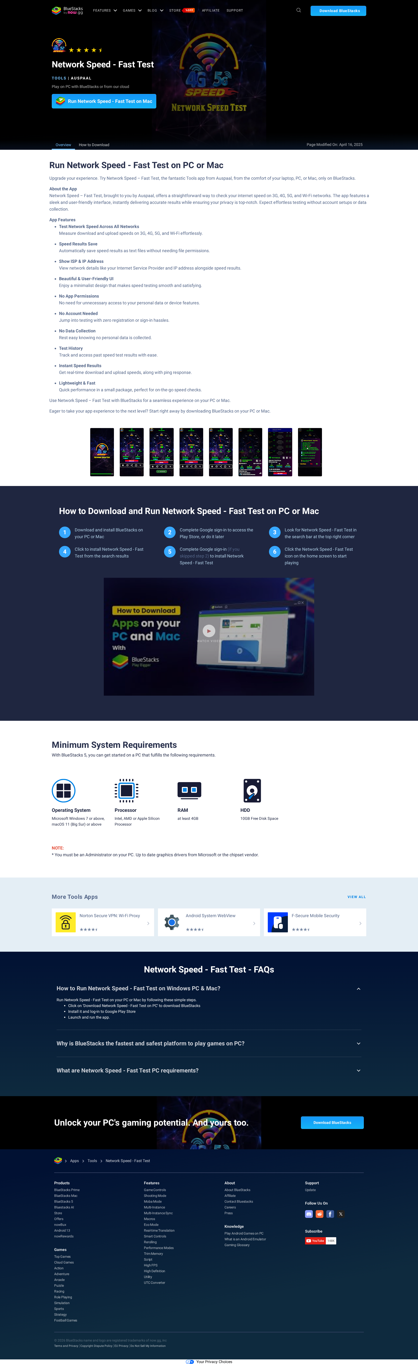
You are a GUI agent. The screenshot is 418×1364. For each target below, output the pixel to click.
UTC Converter (154, 1283)
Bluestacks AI (64, 1207)
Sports (59, 1309)
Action (59, 1268)
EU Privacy (121, 1346)
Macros (149, 1219)
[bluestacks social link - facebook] (330, 1214)
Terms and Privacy (66, 1346)
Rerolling (150, 1242)
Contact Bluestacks (238, 1201)
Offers (58, 1219)
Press (228, 1213)
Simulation (62, 1303)
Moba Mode (152, 1201)
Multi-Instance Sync (158, 1213)
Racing (59, 1291)
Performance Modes (159, 1248)
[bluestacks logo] (67, 10)
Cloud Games (64, 1262)
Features (102, 10)
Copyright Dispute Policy (96, 1346)
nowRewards (64, 1236)
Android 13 (62, 1230)
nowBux (60, 1225)
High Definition (154, 1271)
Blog (152, 10)
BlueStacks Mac (65, 1196)
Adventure (61, 1274)
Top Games (62, 1256)
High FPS (150, 1265)
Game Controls (155, 1190)
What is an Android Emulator (245, 1239)
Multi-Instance (154, 1207)
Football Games (65, 1320)
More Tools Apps (75, 896)
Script (148, 1259)
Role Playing (63, 1297)
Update (310, 1190)
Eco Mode (151, 1225)
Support (235, 10)
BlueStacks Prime (67, 1190)
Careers (230, 1207)
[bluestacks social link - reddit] (319, 1214)
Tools (59, 78)
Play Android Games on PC (243, 1233)
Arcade (59, 1280)
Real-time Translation (159, 1230)
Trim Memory (153, 1254)
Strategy (60, 1314)
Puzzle (59, 1285)
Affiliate (211, 10)
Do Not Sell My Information (148, 1346)
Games (129, 10)
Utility (148, 1277)
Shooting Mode (155, 1196)
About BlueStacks (237, 1190)
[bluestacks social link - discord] (309, 1214)
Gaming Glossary (237, 1245)
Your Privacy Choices (214, 1361)
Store (181, 10)
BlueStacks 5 (63, 1201)
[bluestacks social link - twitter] (341, 1214)
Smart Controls (155, 1236)
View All (357, 897)
